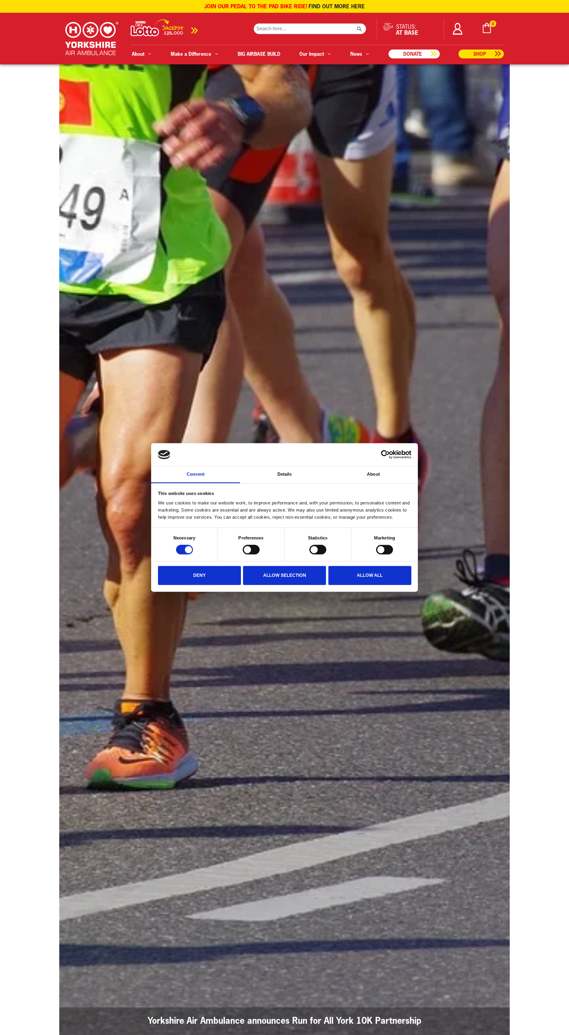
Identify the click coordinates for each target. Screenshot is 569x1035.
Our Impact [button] (311, 54)
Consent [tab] (195, 474)
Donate (412, 54)
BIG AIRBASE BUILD (259, 54)
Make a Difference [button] (191, 54)
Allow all (370, 575)
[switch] (251, 550)
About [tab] (373, 474)
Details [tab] (284, 474)
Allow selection (284, 575)
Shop (479, 54)
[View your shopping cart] (487, 29)
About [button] (138, 54)
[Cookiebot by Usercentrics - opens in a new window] (385, 454)
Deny (199, 575)
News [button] (356, 54)
